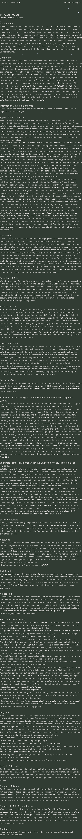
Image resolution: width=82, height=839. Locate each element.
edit (66, 2)
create (71, 2)
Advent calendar (9, 2)
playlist (77, 2)
